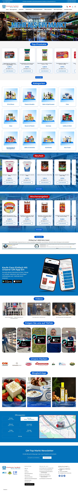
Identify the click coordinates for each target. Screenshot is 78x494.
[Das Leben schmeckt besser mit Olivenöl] (64, 392)
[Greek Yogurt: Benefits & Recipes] (39, 392)
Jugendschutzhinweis (28, 476)
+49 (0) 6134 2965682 (63, 471)
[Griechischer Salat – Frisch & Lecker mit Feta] (14, 392)
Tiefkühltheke (29, 9)
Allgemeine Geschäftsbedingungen (31, 478)
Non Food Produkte (38, 9)
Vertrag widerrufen (29, 484)
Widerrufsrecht (27, 475)
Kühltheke (21, 9)
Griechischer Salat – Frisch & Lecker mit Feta (14, 404)
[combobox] (42, 7)
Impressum (27, 471)
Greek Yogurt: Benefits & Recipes (39, 404)
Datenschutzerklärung (29, 473)
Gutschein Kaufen (68, 9)
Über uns (26, 468)
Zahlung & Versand (28, 480)
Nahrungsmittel (13, 9)
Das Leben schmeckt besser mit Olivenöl (64, 404)
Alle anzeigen (39, 77)
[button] (14, 309)
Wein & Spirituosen (58, 9)
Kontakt (26, 470)
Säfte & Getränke (48, 9)
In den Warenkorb (11, 71)
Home (7, 9)
